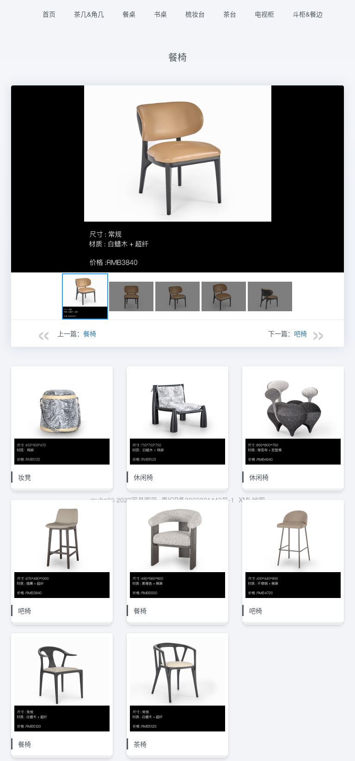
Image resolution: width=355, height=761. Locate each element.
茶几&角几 (89, 13)
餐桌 (128, 13)
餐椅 (89, 333)
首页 (49, 13)
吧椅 (300, 333)
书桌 (160, 13)
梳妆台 (195, 13)
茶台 (229, 13)
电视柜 (264, 13)
